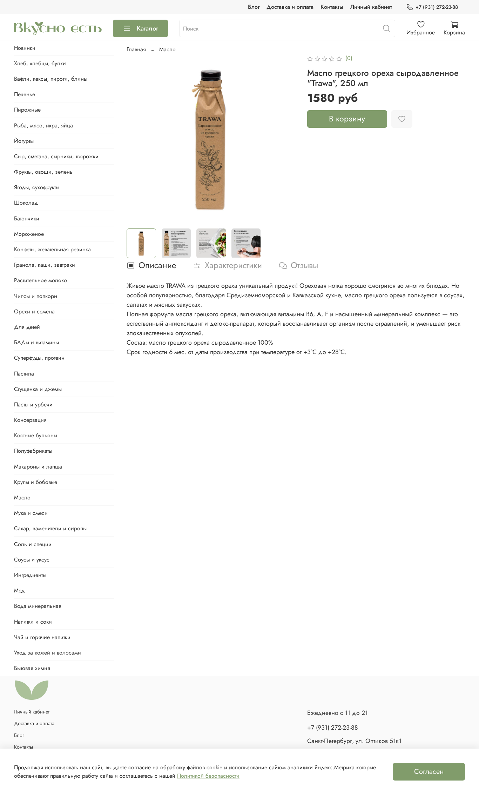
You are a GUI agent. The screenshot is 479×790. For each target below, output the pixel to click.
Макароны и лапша (38, 467)
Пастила (24, 374)
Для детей (27, 327)
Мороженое (29, 234)
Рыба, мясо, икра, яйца (43, 125)
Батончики (26, 218)
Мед (19, 590)
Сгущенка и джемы (38, 389)
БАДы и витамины (36, 342)
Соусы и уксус (31, 560)
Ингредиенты (30, 575)
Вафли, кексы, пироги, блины (50, 79)
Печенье (24, 94)
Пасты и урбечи (33, 404)
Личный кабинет (371, 7)
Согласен (429, 771)
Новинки (24, 48)
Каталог (147, 28)
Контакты (332, 7)
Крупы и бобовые (35, 482)
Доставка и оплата (290, 7)
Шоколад (26, 203)
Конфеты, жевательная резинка (52, 249)
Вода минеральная (37, 606)
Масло (167, 49)
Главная (136, 49)
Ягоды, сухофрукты (36, 187)
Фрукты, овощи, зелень (43, 172)
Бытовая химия (32, 668)
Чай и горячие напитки (42, 637)
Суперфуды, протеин (39, 358)
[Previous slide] (137, 138)
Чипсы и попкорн (35, 296)
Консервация (30, 420)
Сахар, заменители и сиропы (50, 528)
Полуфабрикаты (33, 451)
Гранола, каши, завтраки (44, 265)
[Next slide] (284, 138)
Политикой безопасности (208, 776)
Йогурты (24, 141)
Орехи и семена (34, 311)
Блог (253, 7)
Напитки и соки (33, 622)
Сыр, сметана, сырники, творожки (56, 156)
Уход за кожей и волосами (47, 653)
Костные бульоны (35, 435)
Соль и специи (33, 544)
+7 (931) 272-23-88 (437, 7)
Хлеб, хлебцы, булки (40, 63)
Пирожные (27, 110)
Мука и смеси (31, 513)
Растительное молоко (40, 280)
